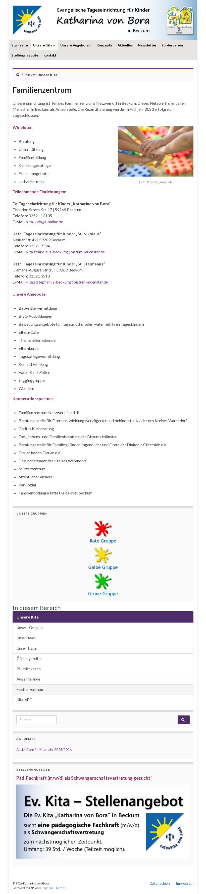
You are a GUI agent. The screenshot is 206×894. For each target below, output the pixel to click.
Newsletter (147, 45)
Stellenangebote (24, 55)
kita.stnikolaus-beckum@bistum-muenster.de (65, 251)
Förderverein (172, 45)
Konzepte (104, 45)
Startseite (19, 45)
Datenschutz (160, 883)
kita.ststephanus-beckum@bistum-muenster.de (67, 282)
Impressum (184, 883)
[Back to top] (194, 882)
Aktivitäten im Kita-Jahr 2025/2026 (44, 749)
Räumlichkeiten (29, 669)
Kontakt (49, 55)
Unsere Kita (43, 45)
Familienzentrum (30, 689)
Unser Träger (27, 648)
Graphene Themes (53, 888)
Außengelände (28, 679)
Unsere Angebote (74, 45)
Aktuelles (125, 45)
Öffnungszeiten (29, 658)
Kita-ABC (24, 700)
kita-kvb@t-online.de (44, 221)
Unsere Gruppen (30, 628)
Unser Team (26, 638)
